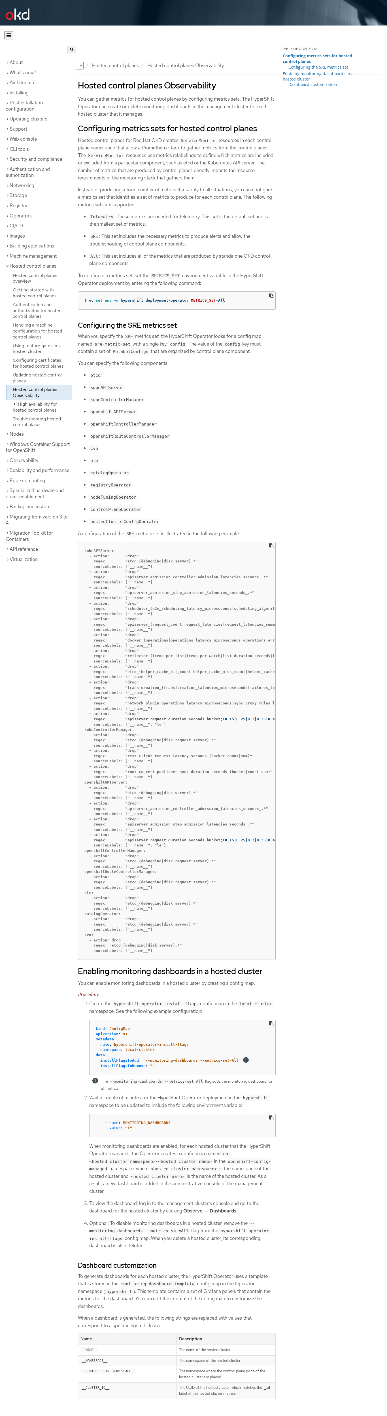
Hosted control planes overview (35, 278)
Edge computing (27, 480)
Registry (18, 205)
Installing (19, 93)
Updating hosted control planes (37, 378)
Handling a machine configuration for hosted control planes (37, 331)
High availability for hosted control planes (35, 407)
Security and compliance (36, 159)
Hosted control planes (115, 65)
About (16, 62)
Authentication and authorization (28, 172)
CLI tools (19, 149)
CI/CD (16, 226)
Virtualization (24, 559)
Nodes (17, 434)
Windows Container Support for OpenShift (38, 447)
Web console (23, 139)
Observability (24, 460)
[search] (71, 49)
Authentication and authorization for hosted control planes (37, 310)
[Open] (8, 35)
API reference (24, 549)
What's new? (23, 72)
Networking (22, 185)
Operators (21, 216)
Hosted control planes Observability (35, 392)
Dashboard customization (312, 84)
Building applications (32, 246)
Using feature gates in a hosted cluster (37, 349)
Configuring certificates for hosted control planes (38, 363)
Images (17, 236)
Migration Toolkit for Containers (29, 536)
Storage (18, 195)
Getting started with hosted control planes (34, 293)
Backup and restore (30, 506)
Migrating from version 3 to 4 (37, 520)
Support (18, 129)
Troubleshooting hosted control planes (37, 422)
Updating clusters (28, 119)
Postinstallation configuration (24, 106)
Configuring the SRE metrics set (318, 67)
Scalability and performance (39, 470)
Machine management (33, 256)
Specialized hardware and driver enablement (35, 493)
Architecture (22, 82)
